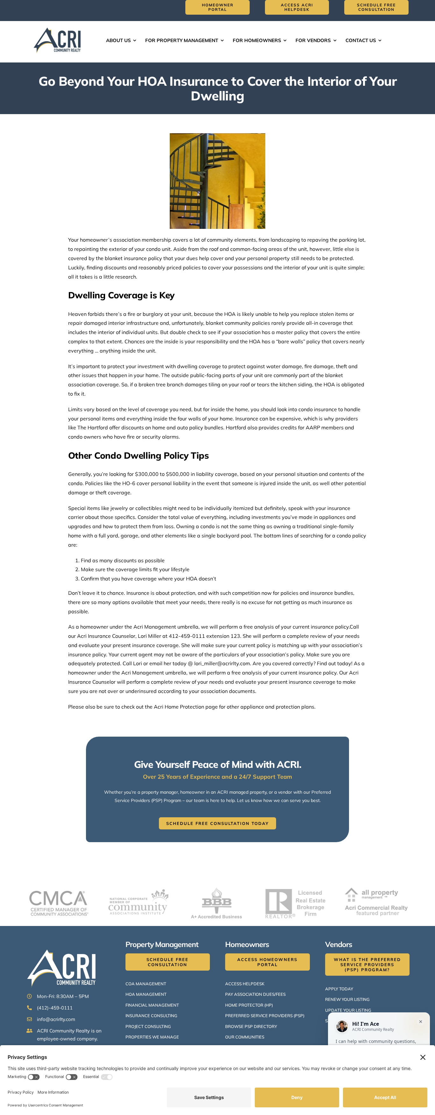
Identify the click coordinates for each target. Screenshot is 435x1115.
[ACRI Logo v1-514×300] (58, 27)
